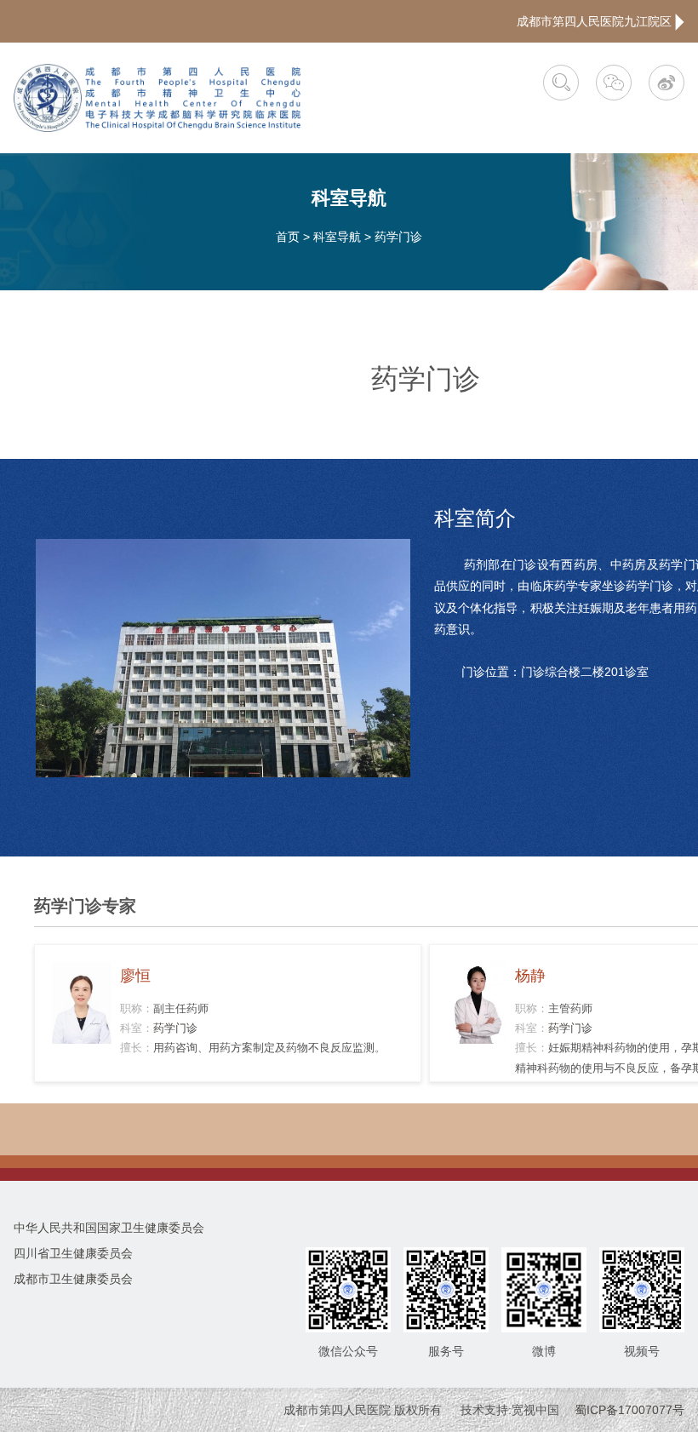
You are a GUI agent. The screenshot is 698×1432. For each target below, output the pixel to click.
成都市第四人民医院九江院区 (596, 21)
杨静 (530, 975)
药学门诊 (398, 236)
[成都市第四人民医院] (157, 98)
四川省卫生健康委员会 (73, 1253)
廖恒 (135, 975)
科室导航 (337, 236)
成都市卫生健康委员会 (73, 1279)
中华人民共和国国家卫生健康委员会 (109, 1227)
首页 (288, 236)
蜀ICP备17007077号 (629, 1410)
